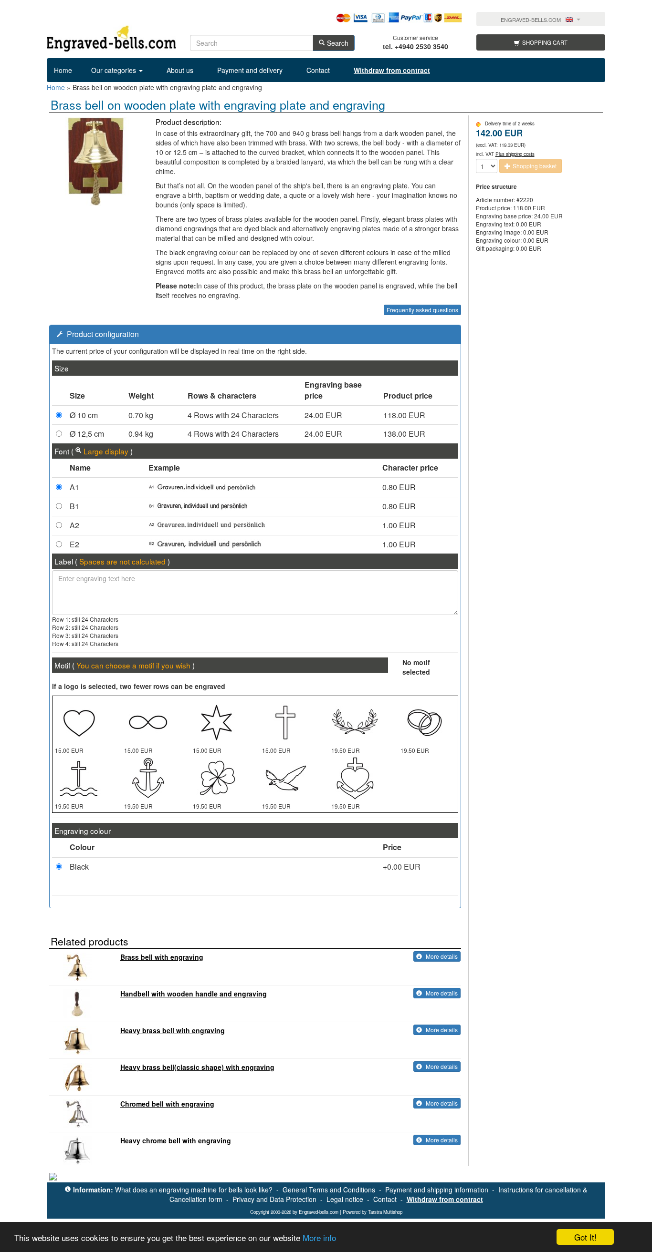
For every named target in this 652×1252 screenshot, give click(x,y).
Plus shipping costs (515, 154)
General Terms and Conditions (329, 1189)
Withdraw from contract (445, 1199)
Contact (318, 70)
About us (180, 70)
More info (319, 1237)
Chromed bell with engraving (167, 1103)
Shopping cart (545, 42)
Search (337, 43)
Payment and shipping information (436, 1189)
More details (441, 956)
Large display (106, 451)
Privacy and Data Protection (274, 1199)
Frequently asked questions (422, 310)
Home (63, 70)
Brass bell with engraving (161, 957)
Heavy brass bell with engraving (172, 1030)
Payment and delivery (250, 70)
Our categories (114, 70)
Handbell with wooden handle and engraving (193, 993)
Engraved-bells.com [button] (531, 19)
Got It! (585, 1237)
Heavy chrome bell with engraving (175, 1140)
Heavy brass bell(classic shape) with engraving (197, 1067)
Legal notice (344, 1199)
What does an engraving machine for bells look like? (194, 1189)
